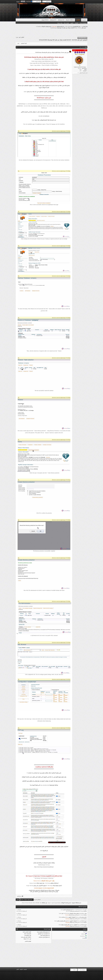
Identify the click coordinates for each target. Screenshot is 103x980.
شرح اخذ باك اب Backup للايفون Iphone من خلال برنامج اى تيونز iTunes (73, 925)
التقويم (72, 23)
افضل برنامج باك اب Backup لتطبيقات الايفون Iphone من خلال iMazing (73, 917)
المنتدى (78, 20)
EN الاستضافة (53, 20)
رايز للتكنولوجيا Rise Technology (73, 26)
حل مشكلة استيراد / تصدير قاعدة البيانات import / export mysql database (64, 903)
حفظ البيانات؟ (28, 1)
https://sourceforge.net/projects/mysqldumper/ (44, 867)
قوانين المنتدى (28, 941)
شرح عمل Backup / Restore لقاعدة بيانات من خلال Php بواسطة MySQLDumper (60, 40)
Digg (84, 932)
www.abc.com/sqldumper (44, 116)
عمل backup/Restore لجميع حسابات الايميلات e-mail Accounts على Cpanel (73, 913)
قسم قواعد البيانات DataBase (44, 26)
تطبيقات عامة (66, 23)
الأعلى (17, 899)
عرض (18, 43)
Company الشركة (70, 20)
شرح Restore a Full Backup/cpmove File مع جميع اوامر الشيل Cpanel (74, 909)
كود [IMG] (29, 935)
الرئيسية (25, 969)
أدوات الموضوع (24, 43)
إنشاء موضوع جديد (82, 38)
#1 (16, 47)
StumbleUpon (82, 936)
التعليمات (76, 23)
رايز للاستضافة (58, 26)
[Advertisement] (51, 32)
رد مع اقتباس (19, 896)
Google (83, 938)
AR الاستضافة (61, 20)
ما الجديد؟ (84, 20)
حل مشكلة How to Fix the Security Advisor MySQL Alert (34, 903)
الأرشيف (21, 969)
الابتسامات (29, 934)
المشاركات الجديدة (83, 23)
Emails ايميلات (44, 20)
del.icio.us (83, 934)
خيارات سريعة (60, 23)
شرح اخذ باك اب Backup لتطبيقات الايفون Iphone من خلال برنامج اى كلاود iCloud (70, 921)
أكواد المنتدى (28, 932)
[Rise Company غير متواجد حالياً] (79, 59)
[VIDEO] (29, 937)
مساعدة (18, 1)
